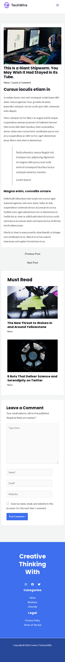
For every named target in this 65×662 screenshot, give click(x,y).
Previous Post (32, 253)
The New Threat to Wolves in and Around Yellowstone (29, 325)
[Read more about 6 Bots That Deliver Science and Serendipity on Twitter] (32, 355)
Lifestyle (32, 606)
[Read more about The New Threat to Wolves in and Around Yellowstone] (32, 302)
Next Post (32, 262)
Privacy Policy (32, 620)
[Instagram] (25, 584)
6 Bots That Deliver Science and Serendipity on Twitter (32, 378)
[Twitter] (39, 584)
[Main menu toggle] (57, 5)
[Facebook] (32, 584)
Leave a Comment (21, 82)
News (7, 82)
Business (32, 602)
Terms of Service (33, 624)
